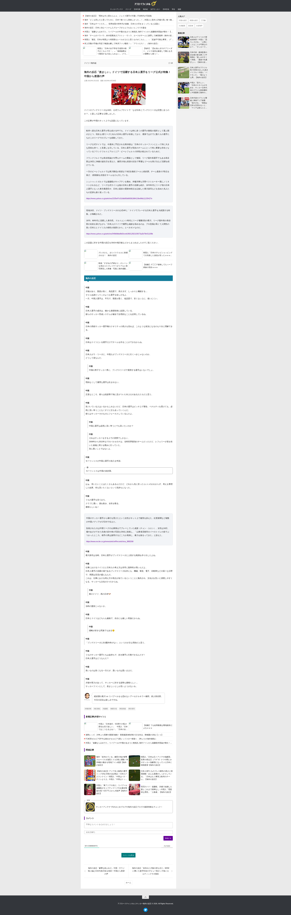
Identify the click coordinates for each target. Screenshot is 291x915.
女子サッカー (155, 9)
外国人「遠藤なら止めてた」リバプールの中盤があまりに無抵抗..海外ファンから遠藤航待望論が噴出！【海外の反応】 (133, 32)
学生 (173, 9)
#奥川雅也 (97, 709)
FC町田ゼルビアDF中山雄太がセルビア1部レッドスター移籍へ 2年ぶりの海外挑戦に (121, 739)
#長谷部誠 (122, 709)
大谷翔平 (199, 26)
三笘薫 (203, 20)
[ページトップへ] (145, 897)
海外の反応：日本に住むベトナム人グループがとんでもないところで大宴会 (115, 28)
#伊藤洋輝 (88, 709)
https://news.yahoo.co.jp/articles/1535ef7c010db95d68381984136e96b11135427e (119, 198)
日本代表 (137, 9)
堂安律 (190, 26)
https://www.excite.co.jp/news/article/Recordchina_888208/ (109, 541)
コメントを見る (128, 855)
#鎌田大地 (113, 709)
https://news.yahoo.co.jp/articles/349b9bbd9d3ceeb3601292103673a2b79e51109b (119, 234)
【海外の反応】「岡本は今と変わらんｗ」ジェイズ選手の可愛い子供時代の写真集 (118, 16)
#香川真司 (131, 709)
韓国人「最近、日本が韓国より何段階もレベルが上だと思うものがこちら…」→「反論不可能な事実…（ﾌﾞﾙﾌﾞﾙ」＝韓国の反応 (136, 39)
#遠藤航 (105, 709)
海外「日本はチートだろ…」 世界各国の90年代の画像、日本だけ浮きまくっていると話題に (122, 24)
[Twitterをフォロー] (146, 911)
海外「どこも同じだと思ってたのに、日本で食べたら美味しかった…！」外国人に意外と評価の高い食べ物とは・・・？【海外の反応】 (139, 20)
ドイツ (87, 63)
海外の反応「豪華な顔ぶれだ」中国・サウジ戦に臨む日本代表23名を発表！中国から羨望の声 (106, 871)
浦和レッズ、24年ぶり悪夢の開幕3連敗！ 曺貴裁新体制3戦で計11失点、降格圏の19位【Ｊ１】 (124, 735)
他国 (179, 9)
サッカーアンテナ (116, 9)
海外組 (145, 9)
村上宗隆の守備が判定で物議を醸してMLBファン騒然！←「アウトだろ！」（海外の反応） (121, 43)
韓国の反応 (194, 20)
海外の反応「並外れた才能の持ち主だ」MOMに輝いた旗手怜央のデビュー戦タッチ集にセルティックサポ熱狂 (150, 871)
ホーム (128, 883)
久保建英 (182, 26)
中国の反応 (183, 20)
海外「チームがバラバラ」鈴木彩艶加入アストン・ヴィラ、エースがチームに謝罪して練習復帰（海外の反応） (129, 36)
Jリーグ (128, 9)
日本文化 (166, 9)
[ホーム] (145, 4)
